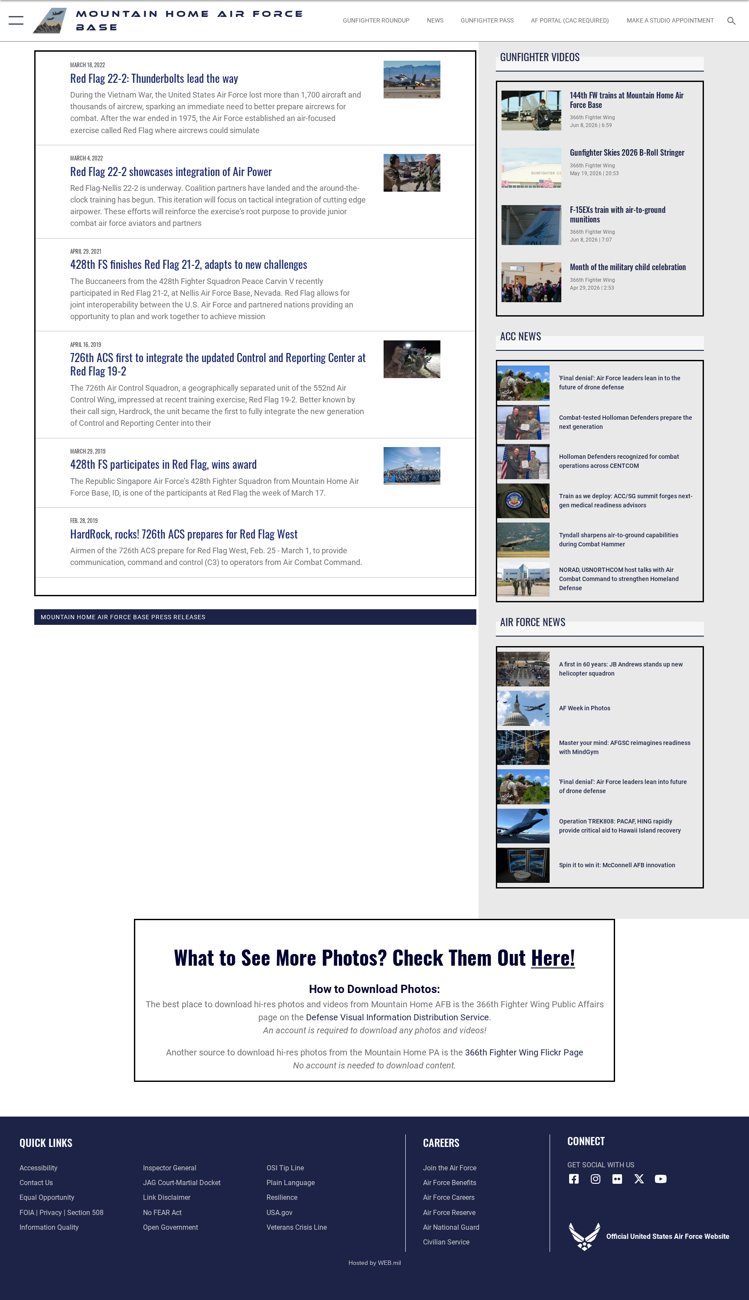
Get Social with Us (601, 1165)
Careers (441, 1142)
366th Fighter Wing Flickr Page (524, 1052)
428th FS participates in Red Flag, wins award (163, 463)
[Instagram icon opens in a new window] (595, 1179)
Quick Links (46, 1142)
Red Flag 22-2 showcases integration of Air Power (171, 171)
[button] (14, 20)
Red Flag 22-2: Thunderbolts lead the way (154, 77)
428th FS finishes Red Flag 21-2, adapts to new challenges (188, 263)
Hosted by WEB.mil (374, 1262)
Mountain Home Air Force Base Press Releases (123, 617)
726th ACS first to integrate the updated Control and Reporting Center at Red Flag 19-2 (218, 364)
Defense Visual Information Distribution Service (397, 1017)
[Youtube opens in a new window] (660, 1179)
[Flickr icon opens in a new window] (617, 1179)
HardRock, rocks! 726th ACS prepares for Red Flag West (184, 533)
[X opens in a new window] (638, 1179)
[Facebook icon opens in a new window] (573, 1179)
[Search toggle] (732, 20)
